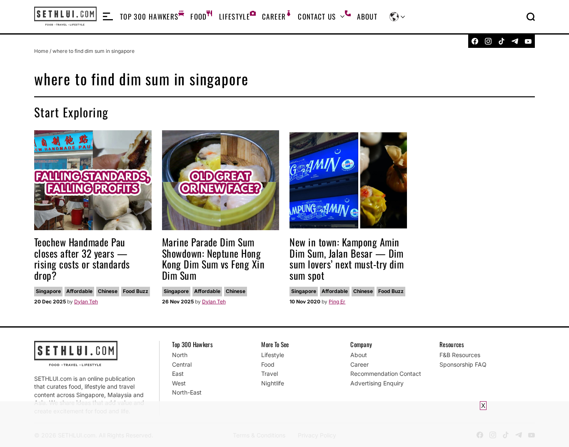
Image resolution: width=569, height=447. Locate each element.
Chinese (107, 291)
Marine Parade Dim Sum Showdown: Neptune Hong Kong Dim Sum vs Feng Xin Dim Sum (213, 258)
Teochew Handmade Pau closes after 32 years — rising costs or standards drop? (82, 258)
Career (274, 16)
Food (198, 16)
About (367, 16)
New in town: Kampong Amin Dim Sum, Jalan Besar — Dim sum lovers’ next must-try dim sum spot (346, 258)
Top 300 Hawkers (149, 16)
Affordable (79, 291)
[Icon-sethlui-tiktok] (501, 41)
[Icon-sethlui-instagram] (488, 41)
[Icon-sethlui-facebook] (475, 41)
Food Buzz (135, 291)
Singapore (48, 291)
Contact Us (317, 16)
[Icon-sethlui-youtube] (528, 41)
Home (41, 51)
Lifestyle (234, 16)
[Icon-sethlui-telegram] (515, 41)
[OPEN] (108, 17)
